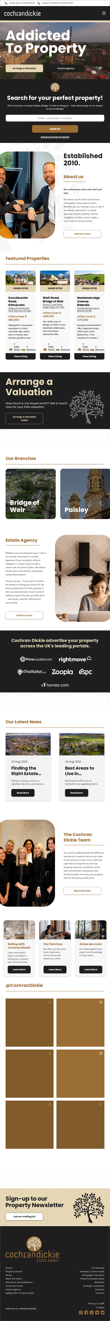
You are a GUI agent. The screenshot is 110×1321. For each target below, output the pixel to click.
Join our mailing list (24, 1216)
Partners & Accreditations (19, 1282)
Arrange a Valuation (24, 68)
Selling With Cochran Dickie (20, 1293)
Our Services (97, 1267)
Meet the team (82, 890)
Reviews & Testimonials (92, 1271)
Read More (23, 792)
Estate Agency (66, 68)
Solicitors (99, 1289)
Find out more (82, 233)
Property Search (14, 1271)
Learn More (19, 969)
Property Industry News (92, 1278)
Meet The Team (14, 1278)
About (9, 1275)
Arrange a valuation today (24, 418)
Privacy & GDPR (96, 1303)
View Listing (20, 356)
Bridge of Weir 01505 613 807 (57, 3)
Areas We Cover (14, 1285)
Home (9, 1267)
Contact (100, 1293)
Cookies (100, 1307)
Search (55, 129)
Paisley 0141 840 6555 (22, 3)
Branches (99, 1282)
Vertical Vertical (27, 1308)
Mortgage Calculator (93, 1275)
